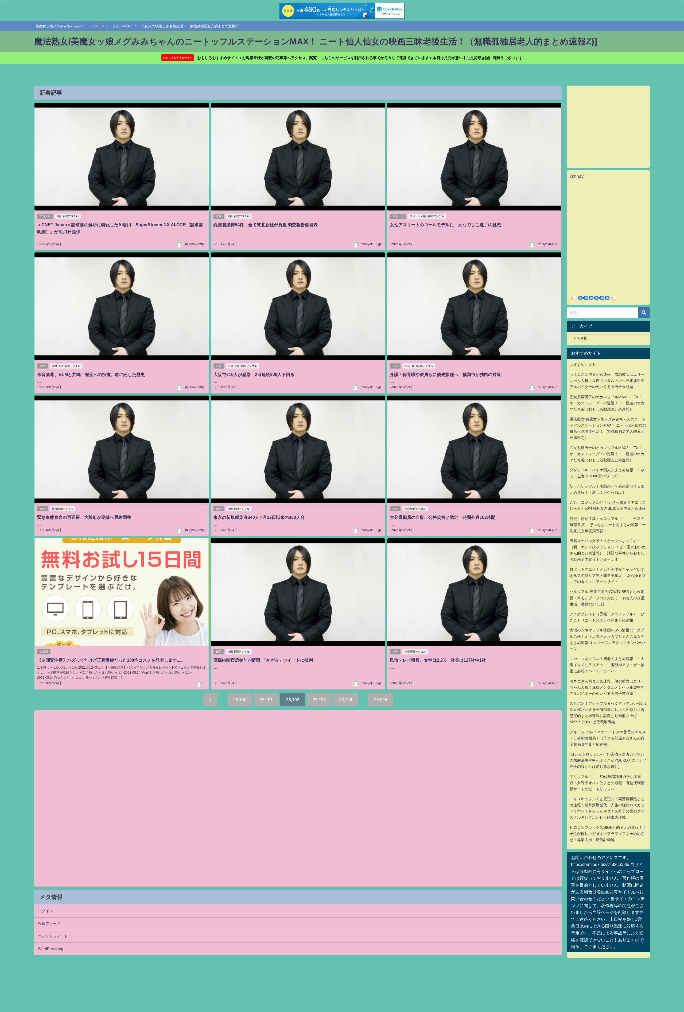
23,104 (345, 699)
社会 (218, 366)
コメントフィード (53, 936)
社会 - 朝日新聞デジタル (242, 366)
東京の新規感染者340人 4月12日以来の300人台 (259, 517)
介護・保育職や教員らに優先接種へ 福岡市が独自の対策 (445, 374)
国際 (42, 366)
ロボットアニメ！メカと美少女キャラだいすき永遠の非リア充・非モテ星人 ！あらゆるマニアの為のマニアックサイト (608, 576)
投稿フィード (49, 923)
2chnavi (577, 176)
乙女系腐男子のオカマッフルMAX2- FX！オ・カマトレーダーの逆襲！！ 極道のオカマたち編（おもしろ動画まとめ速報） (607, 403)
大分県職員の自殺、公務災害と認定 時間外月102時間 (442, 517)
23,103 (319, 699)
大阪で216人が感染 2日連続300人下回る (256, 374)
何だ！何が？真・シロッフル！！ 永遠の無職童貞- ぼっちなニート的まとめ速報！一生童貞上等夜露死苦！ (608, 525)
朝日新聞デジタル (68, 216)
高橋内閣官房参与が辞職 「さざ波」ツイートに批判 (263, 660)
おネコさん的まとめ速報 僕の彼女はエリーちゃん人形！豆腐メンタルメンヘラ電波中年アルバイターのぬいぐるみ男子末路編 (607, 381)
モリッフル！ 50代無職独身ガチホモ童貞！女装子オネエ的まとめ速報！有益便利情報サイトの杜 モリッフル (607, 783)
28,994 (380, 699)
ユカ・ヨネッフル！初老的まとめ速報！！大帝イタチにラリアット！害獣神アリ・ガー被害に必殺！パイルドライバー (607, 665)
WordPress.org (50, 948)
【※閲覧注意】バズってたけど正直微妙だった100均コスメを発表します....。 (111, 660)
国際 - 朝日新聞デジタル (66, 366)
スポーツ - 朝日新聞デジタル (427, 216)
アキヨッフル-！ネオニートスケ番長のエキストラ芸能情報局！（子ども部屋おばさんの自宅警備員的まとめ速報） (608, 738)
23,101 (266, 699)
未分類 (44, 651)
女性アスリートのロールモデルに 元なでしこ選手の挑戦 (445, 225)
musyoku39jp (195, 244)
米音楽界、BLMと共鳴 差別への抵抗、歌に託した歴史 (91, 374)
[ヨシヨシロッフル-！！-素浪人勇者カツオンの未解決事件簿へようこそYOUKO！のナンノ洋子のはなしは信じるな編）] (608, 760)
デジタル (45, 216)
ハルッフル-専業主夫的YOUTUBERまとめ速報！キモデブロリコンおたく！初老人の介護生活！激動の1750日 (607, 598)
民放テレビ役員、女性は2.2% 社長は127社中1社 (438, 660)
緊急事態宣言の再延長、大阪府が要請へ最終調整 (84, 517)
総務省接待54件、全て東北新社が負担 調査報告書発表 (265, 225)
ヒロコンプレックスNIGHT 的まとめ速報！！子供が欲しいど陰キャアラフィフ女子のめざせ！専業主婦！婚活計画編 (608, 834)
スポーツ (397, 216)
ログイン (45, 911)
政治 (218, 216)
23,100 (239, 699)
